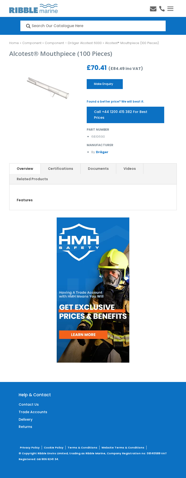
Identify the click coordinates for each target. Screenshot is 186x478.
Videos (130, 168)
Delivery (25, 419)
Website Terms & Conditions (122, 447)
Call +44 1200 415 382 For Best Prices (120, 114)
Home (14, 43)
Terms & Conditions (82, 447)
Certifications (60, 168)
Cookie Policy (53, 447)
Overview (25, 168)
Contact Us (29, 404)
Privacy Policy (30, 447)
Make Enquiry (103, 84)
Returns (25, 426)
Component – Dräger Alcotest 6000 (73, 43)
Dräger (102, 152)
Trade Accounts (33, 412)
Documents (98, 168)
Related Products (32, 179)
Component (31, 43)
